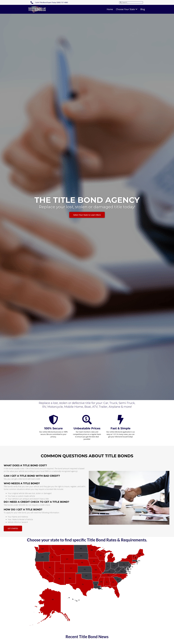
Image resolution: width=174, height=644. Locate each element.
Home (110, 9)
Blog (142, 9)
